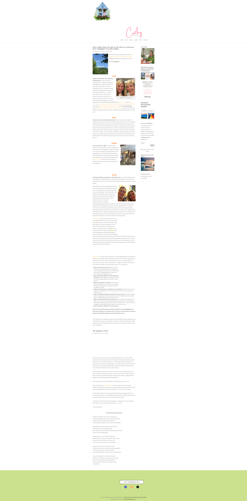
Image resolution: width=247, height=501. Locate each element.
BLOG (131, 40)
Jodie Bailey (123, 104)
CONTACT (145, 40)
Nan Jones (115, 106)
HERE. (145, 178)
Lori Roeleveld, (96, 218)
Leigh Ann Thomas (107, 104)
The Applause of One (100, 331)
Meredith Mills (130, 104)
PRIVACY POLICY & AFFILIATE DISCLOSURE (135, 497)
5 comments (105, 333)
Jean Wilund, (110, 106)
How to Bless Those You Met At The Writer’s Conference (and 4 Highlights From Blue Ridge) (113, 48)
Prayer (104, 51)
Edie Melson (95, 256)
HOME (121, 40)
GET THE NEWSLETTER (131, 482)
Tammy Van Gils (116, 104)
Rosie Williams (122, 102)
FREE (140, 40)
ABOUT (126, 40)
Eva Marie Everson (108, 385)
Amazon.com (145, 137)
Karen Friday (103, 106)
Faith (101, 51)
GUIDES (136, 40)
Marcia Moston (97, 159)
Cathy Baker (96, 51)
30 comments (109, 51)
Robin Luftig (99, 104)
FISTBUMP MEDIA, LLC (130, 499)
